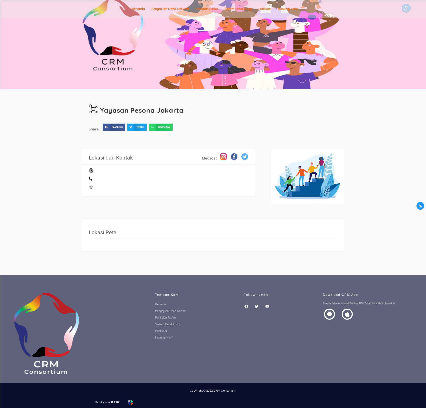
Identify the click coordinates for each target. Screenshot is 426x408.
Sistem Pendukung (238, 9)
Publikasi (264, 9)
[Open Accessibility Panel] (420, 206)
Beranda (138, 9)
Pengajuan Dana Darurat (170, 9)
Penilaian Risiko (206, 9)
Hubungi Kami (288, 9)
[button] (114, 127)
